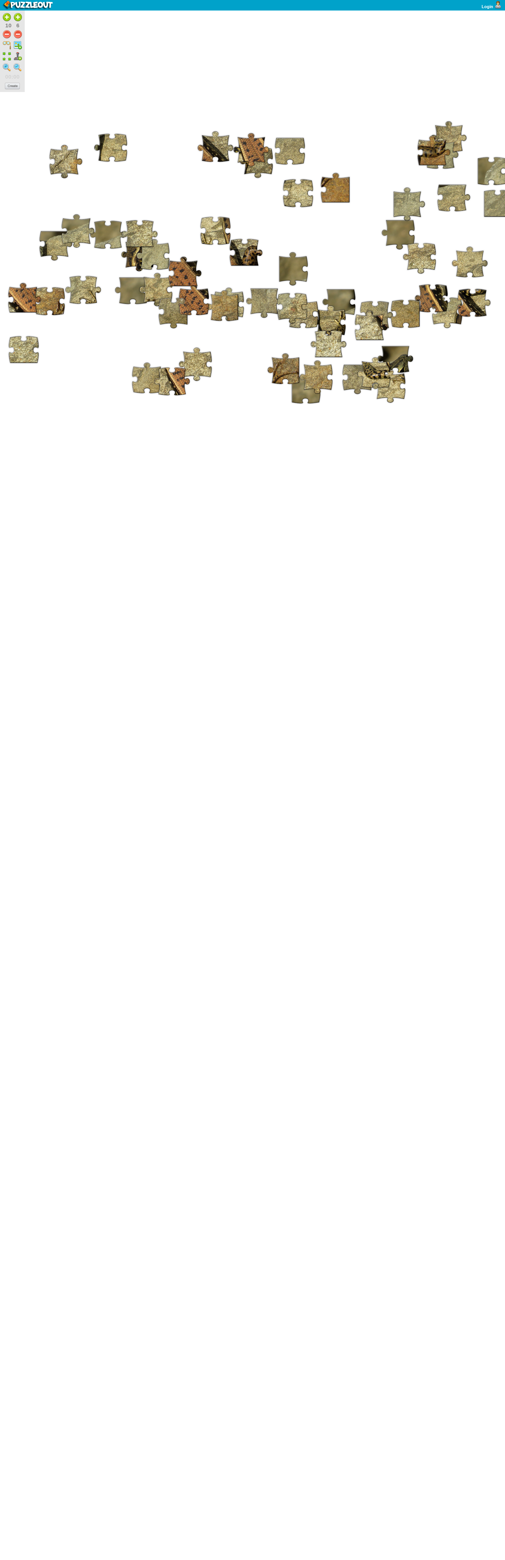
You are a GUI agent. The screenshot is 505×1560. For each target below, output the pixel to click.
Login (487, 6)
